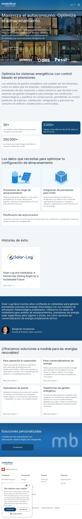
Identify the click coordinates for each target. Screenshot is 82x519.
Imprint (57, 507)
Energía (23, 479)
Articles (63, 483)
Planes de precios (44, 480)
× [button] (29, 485)
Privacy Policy (34, 507)
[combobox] (27, 485)
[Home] (9, 4)
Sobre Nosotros (66, 479)
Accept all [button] (10, 509)
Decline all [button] (24, 509)
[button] (73, 4)
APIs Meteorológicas (8, 479)
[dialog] (17, 500)
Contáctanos (13, 47)
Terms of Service (47, 507)
